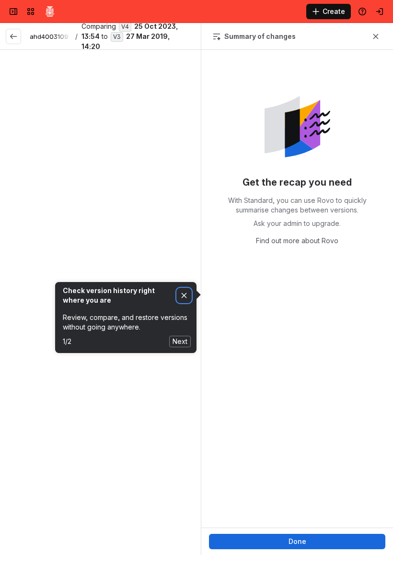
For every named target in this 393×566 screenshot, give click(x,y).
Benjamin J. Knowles (47, 306)
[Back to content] (13, 36)
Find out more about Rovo (297, 240)
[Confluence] (50, 11)
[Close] (141, 93)
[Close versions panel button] (375, 36)
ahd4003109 (49, 36)
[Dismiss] (184, 296)
